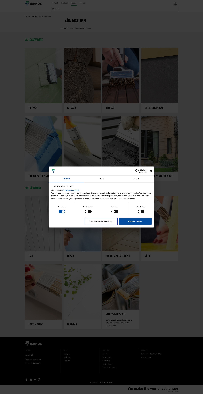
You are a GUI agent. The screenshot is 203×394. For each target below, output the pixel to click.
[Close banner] (151, 171)
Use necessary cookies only (101, 221)
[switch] (88, 211)
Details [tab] (101, 179)
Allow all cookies (135, 221)
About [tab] (136, 179)
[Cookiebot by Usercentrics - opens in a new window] (137, 171)
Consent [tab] (66, 179)
